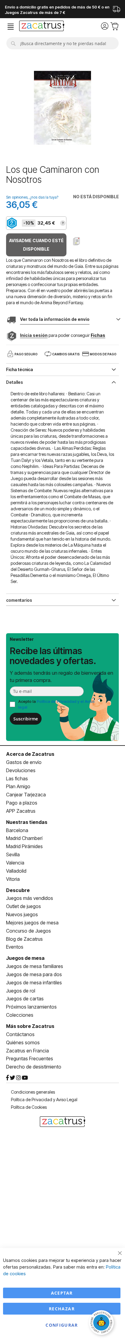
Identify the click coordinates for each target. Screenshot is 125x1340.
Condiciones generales (33, 1092)
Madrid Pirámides (24, 846)
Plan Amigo (18, 786)
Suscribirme (25, 719)
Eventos (14, 947)
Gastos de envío (24, 762)
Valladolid (16, 871)
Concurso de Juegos (28, 931)
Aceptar (62, 1293)
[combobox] (62, 43)
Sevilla (13, 854)
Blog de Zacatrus (24, 939)
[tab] (62, 382)
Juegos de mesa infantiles (34, 982)
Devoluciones (20, 770)
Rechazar (62, 1309)
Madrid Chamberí (24, 838)
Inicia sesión (34, 335)
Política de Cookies (29, 1107)
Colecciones (19, 1015)
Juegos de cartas (25, 999)
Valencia (15, 863)
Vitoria (13, 879)
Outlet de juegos (23, 906)
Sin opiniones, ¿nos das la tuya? (32, 197)
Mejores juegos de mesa (32, 923)
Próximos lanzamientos (31, 1007)
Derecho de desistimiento (33, 1067)
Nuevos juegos (22, 914)
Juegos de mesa (25, 958)
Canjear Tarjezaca (26, 795)
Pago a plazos (21, 803)
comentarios (19, 600)
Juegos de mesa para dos (34, 974)
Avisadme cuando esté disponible (36, 245)
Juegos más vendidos (29, 898)
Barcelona (17, 830)
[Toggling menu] (10, 26)
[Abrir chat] (102, 1323)
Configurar (62, 1325)
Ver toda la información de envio (55, 319)
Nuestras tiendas (26, 822)
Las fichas (17, 778)
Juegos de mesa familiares (34, 966)
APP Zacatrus (20, 811)
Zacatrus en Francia (27, 1051)
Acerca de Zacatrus (30, 754)
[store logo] (42, 27)
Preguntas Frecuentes (29, 1058)
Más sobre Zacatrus (30, 1026)
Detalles (14, 382)
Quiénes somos (23, 1042)
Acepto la (56, 704)
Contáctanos (20, 1034)
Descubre (18, 890)
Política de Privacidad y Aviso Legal (44, 1099)
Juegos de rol (20, 991)
